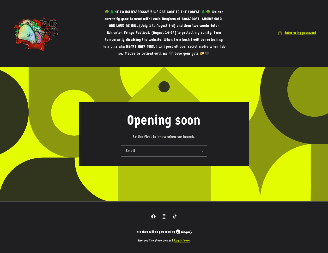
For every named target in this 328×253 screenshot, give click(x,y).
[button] (297, 33)
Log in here (182, 240)
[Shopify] (184, 232)
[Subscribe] (201, 151)
